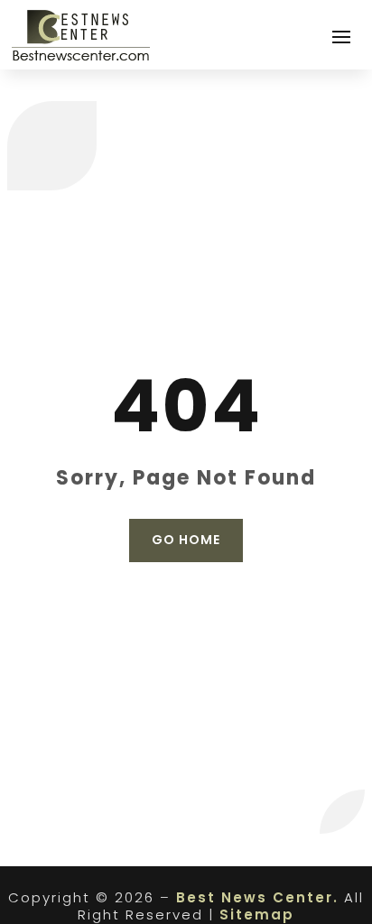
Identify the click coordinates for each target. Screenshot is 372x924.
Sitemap (256, 914)
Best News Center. (257, 897)
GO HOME (186, 540)
